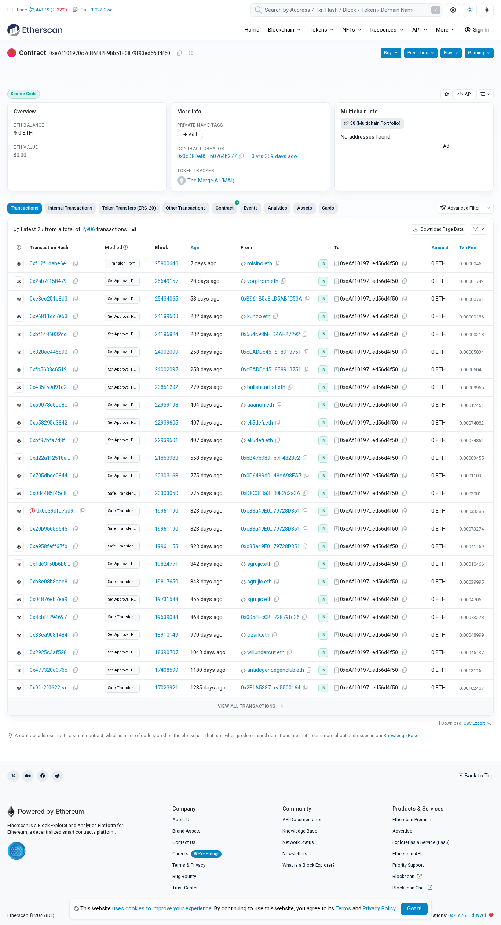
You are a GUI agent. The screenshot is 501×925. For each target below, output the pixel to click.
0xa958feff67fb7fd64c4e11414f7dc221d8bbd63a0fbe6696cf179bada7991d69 (50, 546)
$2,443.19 (39, 9)
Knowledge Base (401, 735)
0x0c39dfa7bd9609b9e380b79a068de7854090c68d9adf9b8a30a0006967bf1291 (56, 511)
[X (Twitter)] (13, 776)
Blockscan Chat (409, 888)
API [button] (416, 30)
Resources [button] (383, 30)
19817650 (166, 582)
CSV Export (474, 723)
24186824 (166, 334)
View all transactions (247, 706)
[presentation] (224, 208)
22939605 (166, 423)
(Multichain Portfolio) (375, 123)
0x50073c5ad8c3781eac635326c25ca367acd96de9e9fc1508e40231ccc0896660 (50, 405)
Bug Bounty (184, 876)
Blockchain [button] (281, 30)
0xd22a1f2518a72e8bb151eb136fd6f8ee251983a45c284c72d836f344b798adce (50, 458)
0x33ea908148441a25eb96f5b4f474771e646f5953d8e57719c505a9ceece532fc (50, 635)
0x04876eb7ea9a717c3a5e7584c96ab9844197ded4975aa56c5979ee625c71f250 (50, 599)
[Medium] (28, 776)
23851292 (166, 387)
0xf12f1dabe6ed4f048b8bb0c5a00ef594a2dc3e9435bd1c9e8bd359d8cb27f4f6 (50, 264)
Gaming (476, 52)
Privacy (198, 865)
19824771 (166, 564)
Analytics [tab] (277, 208)
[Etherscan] (34, 30)
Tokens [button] (318, 30)
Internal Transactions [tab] (70, 208)
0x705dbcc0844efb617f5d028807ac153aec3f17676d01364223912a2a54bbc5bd (50, 476)
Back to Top (479, 776)
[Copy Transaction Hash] (75, 264)
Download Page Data (442, 229)
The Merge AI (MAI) (210, 181)
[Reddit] (57, 776)
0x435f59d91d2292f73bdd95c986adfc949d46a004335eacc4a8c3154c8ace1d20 (50, 387)
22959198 (166, 405)
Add (192, 134)
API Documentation (302, 819)
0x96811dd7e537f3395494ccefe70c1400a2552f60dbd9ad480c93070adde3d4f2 (50, 316)
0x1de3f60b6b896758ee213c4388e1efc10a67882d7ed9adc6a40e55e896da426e (50, 564)
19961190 (166, 511)
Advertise (402, 831)
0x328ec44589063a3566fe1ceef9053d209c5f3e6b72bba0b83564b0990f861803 (50, 352)
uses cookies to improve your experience (162, 909)
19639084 (166, 617)
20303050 (166, 493)
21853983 (166, 458)
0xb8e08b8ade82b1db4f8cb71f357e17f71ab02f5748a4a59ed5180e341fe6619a (50, 582)
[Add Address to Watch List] (446, 94)
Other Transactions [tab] (186, 208)
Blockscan (404, 876)
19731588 (166, 599)
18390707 (166, 652)
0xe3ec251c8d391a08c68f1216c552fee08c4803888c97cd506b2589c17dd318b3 (50, 299)
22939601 (166, 440)
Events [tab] (251, 208)
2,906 (88, 229)
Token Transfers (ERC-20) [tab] (129, 208)
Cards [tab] (328, 208)
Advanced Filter (463, 208)
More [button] (442, 30)
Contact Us (183, 842)
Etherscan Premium (412, 819)
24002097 (166, 370)
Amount (439, 247)
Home (252, 30)
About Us (182, 819)
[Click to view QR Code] (191, 53)
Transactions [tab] (25, 208)
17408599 (166, 670)
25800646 (166, 264)
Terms (178, 865)
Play (448, 52)
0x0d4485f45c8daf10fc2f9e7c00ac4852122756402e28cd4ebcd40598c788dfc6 (50, 493)
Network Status (298, 842)
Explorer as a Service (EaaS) (421, 842)
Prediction (417, 52)
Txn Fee (467, 247)
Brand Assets (186, 831)
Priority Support (408, 865)
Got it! (414, 909)
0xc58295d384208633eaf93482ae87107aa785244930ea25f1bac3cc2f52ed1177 (50, 423)
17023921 (166, 688)
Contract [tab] (225, 208)
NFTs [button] (349, 30)
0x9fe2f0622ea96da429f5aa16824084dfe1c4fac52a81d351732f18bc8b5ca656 (50, 688)
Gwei (102, 9)
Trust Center (185, 888)
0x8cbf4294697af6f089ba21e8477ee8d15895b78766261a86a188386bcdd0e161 (50, 617)
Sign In (480, 30)
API (468, 94)
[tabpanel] (250, 467)
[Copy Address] (179, 54)
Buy (388, 52)
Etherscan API (406, 853)
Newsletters (294, 853)
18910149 (166, 635)
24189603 (166, 316)
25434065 (166, 299)
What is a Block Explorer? (308, 865)
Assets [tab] (304, 208)
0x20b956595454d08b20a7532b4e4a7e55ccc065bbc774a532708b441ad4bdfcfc (50, 529)
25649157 (166, 281)
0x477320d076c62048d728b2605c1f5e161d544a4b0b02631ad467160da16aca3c (50, 670)
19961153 (166, 546)
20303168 (166, 476)
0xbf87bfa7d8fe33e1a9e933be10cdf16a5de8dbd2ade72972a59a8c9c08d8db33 (50, 440)
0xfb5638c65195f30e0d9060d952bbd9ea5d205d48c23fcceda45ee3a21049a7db (50, 370)
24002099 (166, 352)
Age (195, 247)
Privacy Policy (379, 909)
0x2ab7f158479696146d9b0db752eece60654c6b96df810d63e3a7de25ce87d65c (50, 281)
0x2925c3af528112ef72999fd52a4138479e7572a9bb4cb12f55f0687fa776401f (50, 652)
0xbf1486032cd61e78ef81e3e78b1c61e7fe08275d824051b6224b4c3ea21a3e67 (50, 334)
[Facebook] (42, 776)
